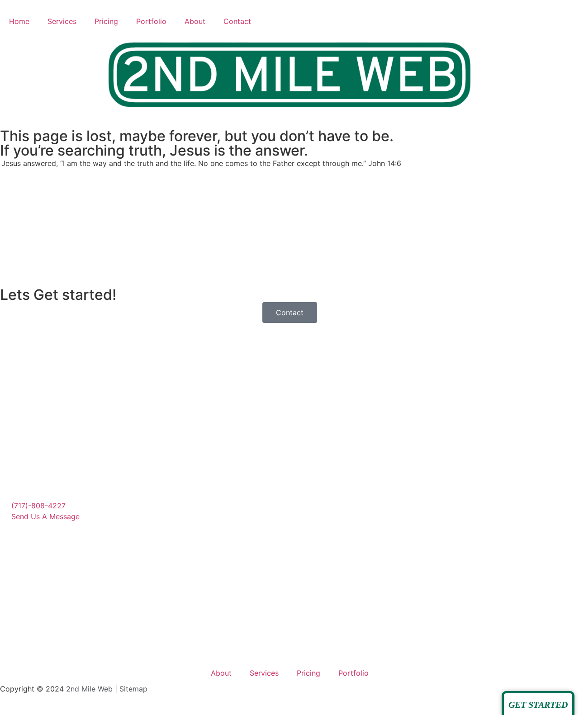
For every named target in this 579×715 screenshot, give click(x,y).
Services (61, 21)
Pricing (106, 21)
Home (19, 21)
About (195, 21)
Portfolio (151, 21)
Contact (237, 21)
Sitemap (133, 688)
